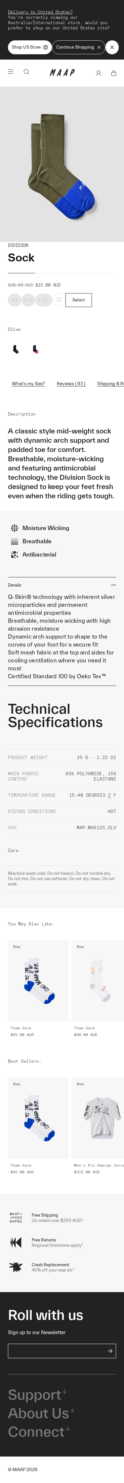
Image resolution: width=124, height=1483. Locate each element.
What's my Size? (28, 383)
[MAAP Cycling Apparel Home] (62, 74)
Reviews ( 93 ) (71, 383)
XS (15, 299)
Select (78, 299)
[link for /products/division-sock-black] (16, 349)
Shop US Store (26, 47)
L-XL (43, 299)
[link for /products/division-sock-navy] (36, 349)
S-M (28, 299)
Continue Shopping (75, 47)
